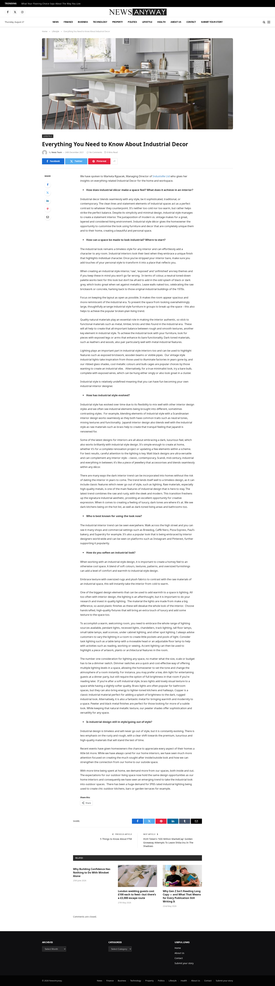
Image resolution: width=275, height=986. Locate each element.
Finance (68, 21)
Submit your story (211, 21)
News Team (57, 152)
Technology (100, 21)
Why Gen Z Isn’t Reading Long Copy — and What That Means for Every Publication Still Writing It (182, 896)
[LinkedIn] (47, 201)
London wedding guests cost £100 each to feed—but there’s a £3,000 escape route (137, 895)
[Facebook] (47, 184)
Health (161, 21)
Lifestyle (147, 21)
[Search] (264, 22)
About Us (176, 21)
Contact (191, 21)
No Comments (95, 152)
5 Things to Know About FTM (116, 838)
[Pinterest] (47, 209)
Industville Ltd (161, 176)
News (56, 21)
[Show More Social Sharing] (114, 161)
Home (178, 947)
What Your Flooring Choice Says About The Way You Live (51, 3)
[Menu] (268, 22)
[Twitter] (47, 192)
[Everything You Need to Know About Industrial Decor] (137, 83)
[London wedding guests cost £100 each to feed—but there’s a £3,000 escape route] (137, 876)
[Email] (47, 217)
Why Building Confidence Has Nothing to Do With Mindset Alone (91, 872)
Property (117, 21)
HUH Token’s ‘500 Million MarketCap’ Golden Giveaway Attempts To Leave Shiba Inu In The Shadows (168, 842)
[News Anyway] (137, 12)
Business (83, 21)
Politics (132, 21)
